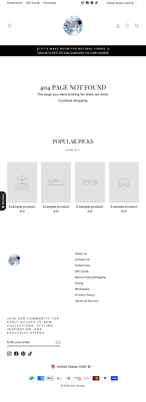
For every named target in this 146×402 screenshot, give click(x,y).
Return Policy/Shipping (90, 277)
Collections (14, 2)
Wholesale (82, 289)
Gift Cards (33, 2)
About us (81, 253)
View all (73, 150)
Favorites (49, 2)
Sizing (79, 283)
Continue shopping (73, 100)
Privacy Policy (85, 295)
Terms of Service (86, 301)
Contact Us (82, 259)
